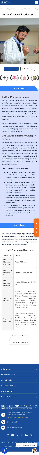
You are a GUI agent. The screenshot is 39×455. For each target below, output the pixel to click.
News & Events (25, 9)
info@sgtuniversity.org (14, 427)
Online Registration (37, 227)
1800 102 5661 (12, 422)
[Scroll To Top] (37, 444)
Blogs (36, 9)
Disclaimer (8, 447)
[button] (4, 450)
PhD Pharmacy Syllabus (20, 342)
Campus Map (11, 417)
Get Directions (23, 417)
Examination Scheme (20, 336)
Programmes (11, 9)
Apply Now (11, 69)
